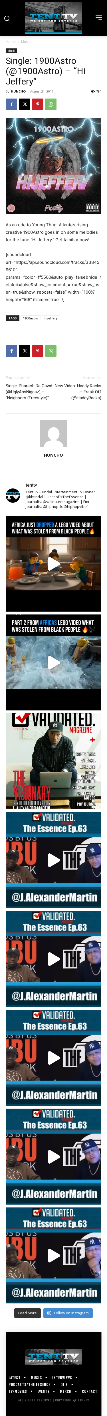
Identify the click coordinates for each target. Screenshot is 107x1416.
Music (25, 41)
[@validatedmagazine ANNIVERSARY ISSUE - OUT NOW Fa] (53, 761)
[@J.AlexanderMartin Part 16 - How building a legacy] (53, 959)
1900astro (30, 318)
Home (11, 41)
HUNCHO (18, 91)
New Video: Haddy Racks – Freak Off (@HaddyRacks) (78, 391)
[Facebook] (11, 104)
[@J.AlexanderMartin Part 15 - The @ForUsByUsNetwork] (53, 1058)
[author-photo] (53, 447)
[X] (24, 104)
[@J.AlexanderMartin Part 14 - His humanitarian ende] (53, 1157)
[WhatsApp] (50, 104)
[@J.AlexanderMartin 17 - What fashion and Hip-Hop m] (53, 860)
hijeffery (51, 318)
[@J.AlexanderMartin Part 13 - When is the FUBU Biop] (53, 1255)
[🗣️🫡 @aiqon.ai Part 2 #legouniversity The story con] (53, 662)
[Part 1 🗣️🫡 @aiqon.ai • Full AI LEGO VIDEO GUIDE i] (53, 564)
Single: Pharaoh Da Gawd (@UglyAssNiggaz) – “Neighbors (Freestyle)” (29, 391)
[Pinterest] (37, 104)
